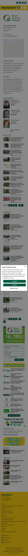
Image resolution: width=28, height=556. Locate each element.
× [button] (24, 266)
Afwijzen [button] (14, 285)
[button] (14, 288)
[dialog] (14, 278)
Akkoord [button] (14, 281)
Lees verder (11, 278)
